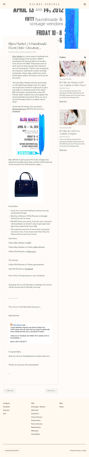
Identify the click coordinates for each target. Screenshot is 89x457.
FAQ (32, 403)
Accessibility (35, 434)
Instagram (6, 403)
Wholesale (34, 431)
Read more (63, 101)
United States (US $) (11, 450)
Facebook (6, 407)
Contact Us (35, 413)
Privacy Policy (35, 420)
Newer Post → (51, 390)
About (61, 407)
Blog (61, 403)
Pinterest (6, 410)
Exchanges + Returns (38, 407)
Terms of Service (36, 417)
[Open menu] (6, 4)
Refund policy (36, 427)
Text (4, 413)
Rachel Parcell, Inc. (77, 450)
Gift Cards (34, 410)
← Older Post (9, 390)
